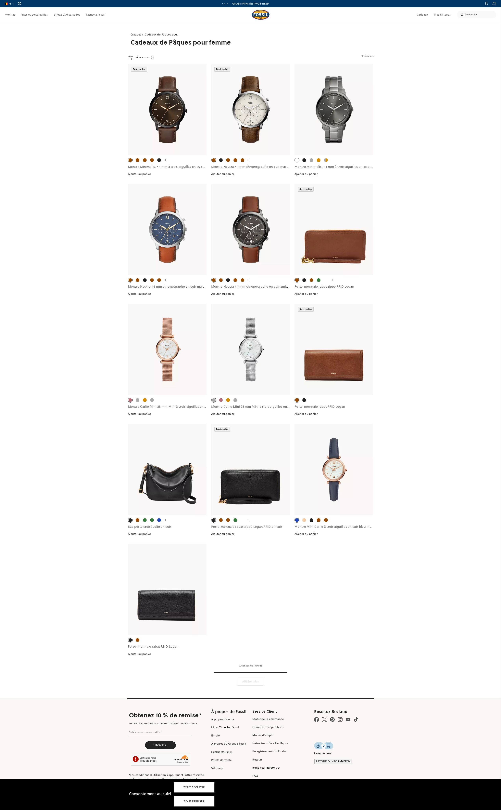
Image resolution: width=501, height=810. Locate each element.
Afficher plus (250, 681)
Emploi (216, 735)
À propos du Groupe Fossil (228, 744)
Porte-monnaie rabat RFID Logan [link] (319, 406)
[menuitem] (10, 14)
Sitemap (217, 768)
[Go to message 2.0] (224, 3)
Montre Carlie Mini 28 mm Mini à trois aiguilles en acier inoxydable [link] (262, 406)
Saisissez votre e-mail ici (145, 732)
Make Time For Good (225, 727)
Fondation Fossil (221, 752)
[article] (167, 124)
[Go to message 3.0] (227, 3)
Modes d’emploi (263, 735)
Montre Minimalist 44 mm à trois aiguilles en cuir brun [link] (169, 166)
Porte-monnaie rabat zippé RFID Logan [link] (324, 286)
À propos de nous (222, 719)
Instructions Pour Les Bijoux (270, 743)
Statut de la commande (268, 719)
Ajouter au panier (139, 174)
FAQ (255, 776)
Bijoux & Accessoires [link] (67, 15)
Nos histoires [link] (442, 15)
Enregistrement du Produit (269, 751)
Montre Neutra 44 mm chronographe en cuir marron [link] (251, 166)
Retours (257, 760)
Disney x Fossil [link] (95, 15)
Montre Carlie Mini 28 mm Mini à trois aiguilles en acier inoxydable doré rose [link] (186, 406)
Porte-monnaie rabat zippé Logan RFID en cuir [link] (246, 526)
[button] (11, 3)
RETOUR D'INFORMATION (333, 761)
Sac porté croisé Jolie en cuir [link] (149, 526)
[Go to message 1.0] (222, 3)
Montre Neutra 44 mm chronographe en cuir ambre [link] (250, 286)
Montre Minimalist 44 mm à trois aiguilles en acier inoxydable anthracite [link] (349, 166)
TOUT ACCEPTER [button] (194, 787)
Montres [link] (10, 15)
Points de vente (221, 760)
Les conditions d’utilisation (148, 775)
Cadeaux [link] (422, 15)
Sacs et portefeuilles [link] (34, 15)
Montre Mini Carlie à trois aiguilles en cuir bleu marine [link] (335, 526)
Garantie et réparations (267, 727)
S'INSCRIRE (160, 745)
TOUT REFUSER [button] (194, 801)
